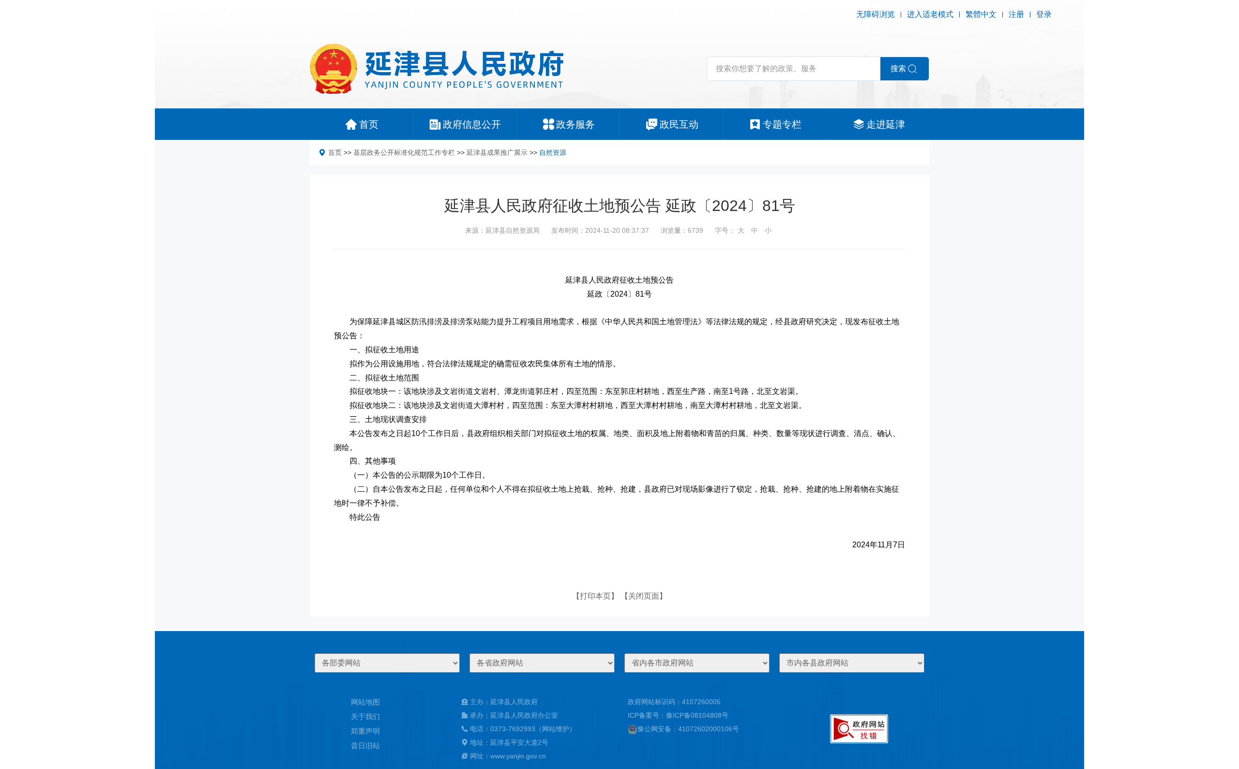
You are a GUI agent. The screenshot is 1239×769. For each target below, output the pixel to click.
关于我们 (365, 716)
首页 (335, 152)
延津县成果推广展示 (497, 152)
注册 (1016, 14)
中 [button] (754, 230)
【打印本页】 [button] (595, 596)
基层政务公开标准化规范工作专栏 (404, 152)
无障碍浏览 (875, 14)
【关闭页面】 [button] (643, 596)
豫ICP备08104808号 (697, 715)
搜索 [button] (898, 68)
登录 (1044, 14)
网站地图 (365, 702)
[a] (859, 728)
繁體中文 (981, 14)
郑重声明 (365, 731)
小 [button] (768, 230)
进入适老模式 (930, 14)
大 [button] (741, 230)
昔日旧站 (365, 745)
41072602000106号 (708, 729)
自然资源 (552, 152)
